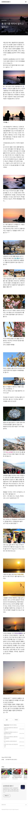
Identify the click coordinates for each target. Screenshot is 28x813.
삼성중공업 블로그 (6, 2)
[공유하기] (9, 720)
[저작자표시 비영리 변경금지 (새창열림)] (21, 719)
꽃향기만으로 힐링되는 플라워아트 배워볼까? (11, 737)
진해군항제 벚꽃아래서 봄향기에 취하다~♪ (11, 728)
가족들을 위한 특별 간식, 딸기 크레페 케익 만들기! (11, 732)
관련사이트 (4, 804)
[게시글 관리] (11, 720)
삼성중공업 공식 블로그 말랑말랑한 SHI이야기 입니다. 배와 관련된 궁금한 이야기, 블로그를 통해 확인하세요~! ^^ (11, 790)
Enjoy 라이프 (6, 724)
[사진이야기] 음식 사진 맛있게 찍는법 (11, 745)
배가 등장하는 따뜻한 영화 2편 (10, 741)
